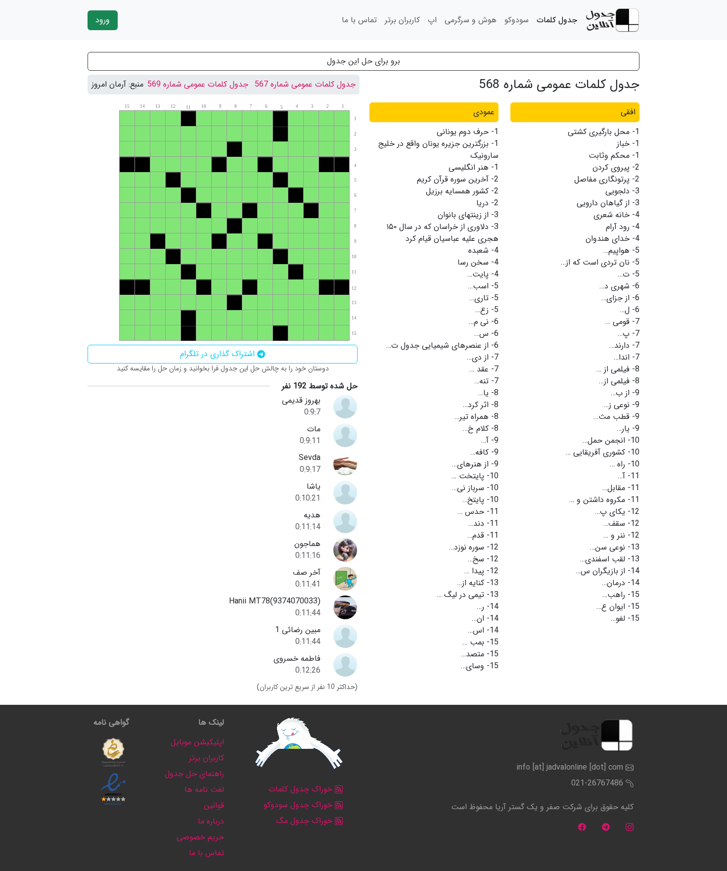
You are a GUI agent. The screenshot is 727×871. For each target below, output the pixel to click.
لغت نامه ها (204, 789)
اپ (432, 20)
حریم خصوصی (200, 837)
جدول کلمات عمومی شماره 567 (305, 84)
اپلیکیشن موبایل (197, 742)
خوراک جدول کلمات (302, 789)
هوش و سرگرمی (471, 20)
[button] (113, 752)
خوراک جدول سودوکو (299, 805)
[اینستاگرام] (630, 827)
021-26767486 (597, 783)
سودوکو (516, 20)
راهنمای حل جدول (194, 774)
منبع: (136, 85)
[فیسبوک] (582, 827)
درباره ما (211, 821)
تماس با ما (359, 20)
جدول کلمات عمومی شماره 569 (197, 84)
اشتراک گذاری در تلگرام (218, 354)
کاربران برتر (402, 20)
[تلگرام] (606, 827)
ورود (102, 20)
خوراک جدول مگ (305, 821)
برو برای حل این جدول (363, 61)
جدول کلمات (557, 20)
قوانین (214, 805)
